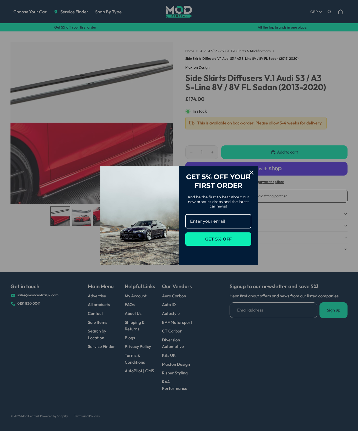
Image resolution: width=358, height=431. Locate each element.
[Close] (251, 172)
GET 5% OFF (218, 239)
